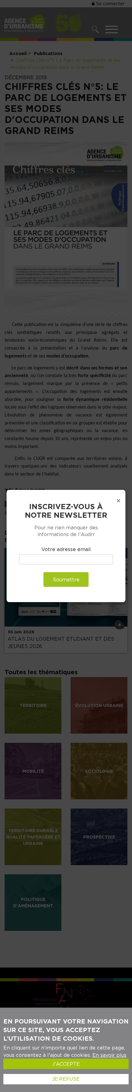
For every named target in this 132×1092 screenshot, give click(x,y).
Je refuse (66, 1079)
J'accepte (66, 1064)
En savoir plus (109, 1055)
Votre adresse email (66, 549)
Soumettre (66, 579)
